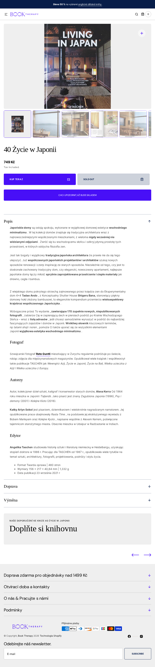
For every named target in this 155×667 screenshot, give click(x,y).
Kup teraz (16, 179)
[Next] (147, 554)
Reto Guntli (43, 353)
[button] (6, 14)
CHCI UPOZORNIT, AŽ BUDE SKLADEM (77, 195)
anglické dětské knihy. (90, 4)
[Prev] (135, 554)
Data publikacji (26, 472)
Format (21, 465)
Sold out (88, 179)
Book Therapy (25, 635)
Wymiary (22, 468)
